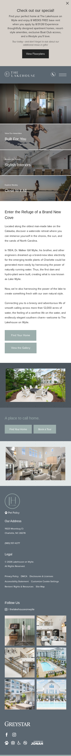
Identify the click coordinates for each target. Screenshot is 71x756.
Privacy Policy (12, 576)
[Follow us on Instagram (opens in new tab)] (14, 734)
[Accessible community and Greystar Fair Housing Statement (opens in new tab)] (19, 743)
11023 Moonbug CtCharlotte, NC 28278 (15, 531)
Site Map (40, 586)
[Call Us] (53, 75)
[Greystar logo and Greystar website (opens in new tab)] (17, 724)
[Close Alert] (67, 4)
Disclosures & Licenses (41, 576)
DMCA (24, 576)
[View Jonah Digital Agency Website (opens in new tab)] (37, 743)
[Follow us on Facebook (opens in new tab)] (6, 734)
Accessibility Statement (17, 581)
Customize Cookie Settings (45, 581)
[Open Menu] (62, 75)
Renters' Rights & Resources (19, 586)
